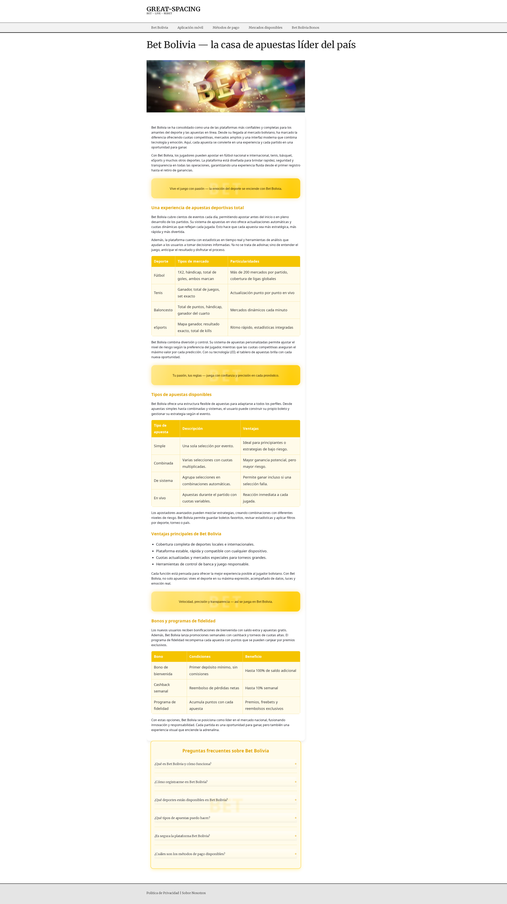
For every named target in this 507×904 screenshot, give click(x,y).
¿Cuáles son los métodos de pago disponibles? (225, 854)
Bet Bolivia (159, 27)
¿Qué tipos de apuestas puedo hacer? (225, 818)
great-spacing (173, 9)
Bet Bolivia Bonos (305, 27)
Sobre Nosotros (194, 893)
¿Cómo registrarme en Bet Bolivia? (225, 781)
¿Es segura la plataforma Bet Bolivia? (225, 836)
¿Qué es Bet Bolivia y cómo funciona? (225, 763)
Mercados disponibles (265, 27)
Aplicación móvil (190, 27)
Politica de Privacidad (163, 893)
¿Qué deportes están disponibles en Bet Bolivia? (225, 799)
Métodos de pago (226, 27)
